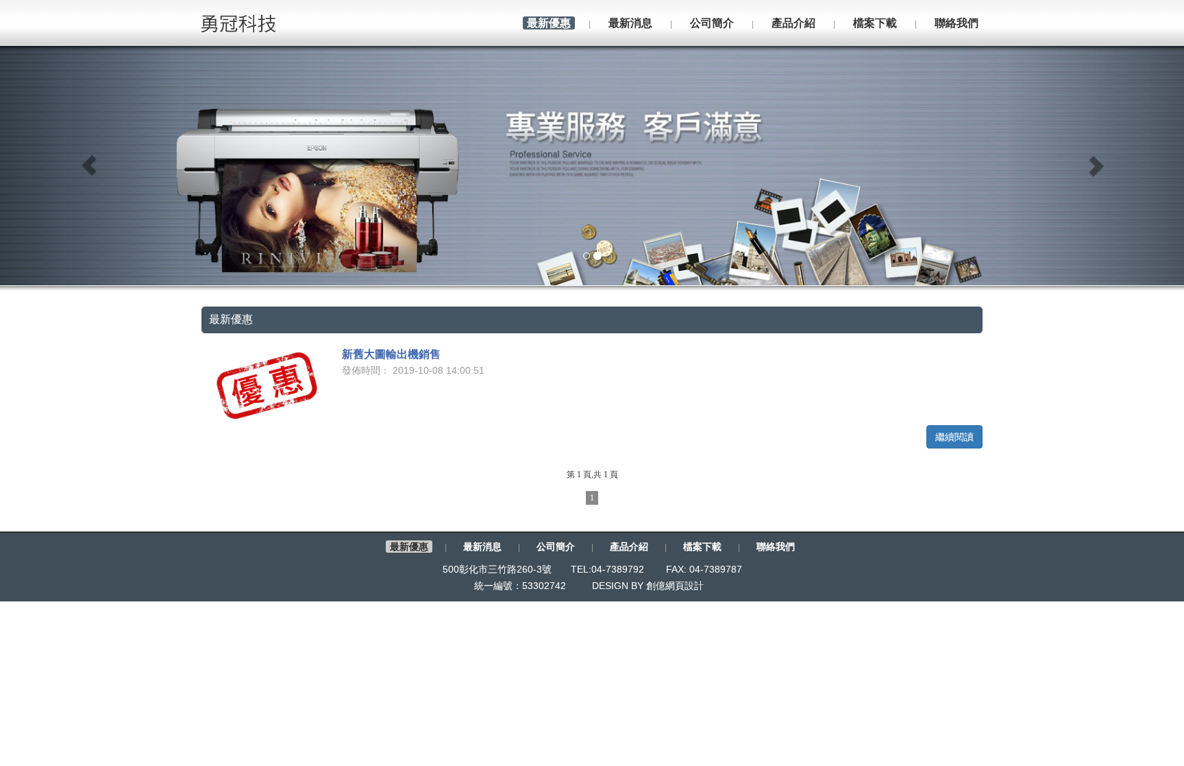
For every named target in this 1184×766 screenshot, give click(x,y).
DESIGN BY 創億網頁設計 (648, 585)
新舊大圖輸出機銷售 (391, 354)
